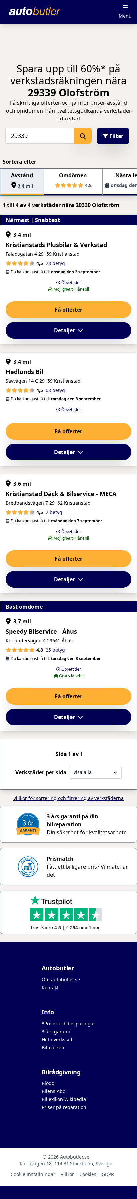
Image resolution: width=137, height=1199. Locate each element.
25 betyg (55, 650)
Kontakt (50, 987)
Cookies (87, 1174)
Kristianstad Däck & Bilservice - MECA (61, 494)
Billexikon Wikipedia (64, 1099)
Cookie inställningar (33, 1174)
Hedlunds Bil (24, 372)
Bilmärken (53, 1047)
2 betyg (54, 512)
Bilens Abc (53, 1091)
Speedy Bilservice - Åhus (41, 631)
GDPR (108, 1174)
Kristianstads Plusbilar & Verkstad (56, 245)
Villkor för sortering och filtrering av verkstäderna (68, 798)
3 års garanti (56, 1031)
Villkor (67, 1174)
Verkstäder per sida (41, 772)
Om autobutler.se (61, 979)
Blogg (48, 1083)
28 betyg (55, 263)
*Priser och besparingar (68, 1023)
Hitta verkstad (57, 1039)
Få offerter (68, 309)
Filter (115, 136)
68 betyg (55, 390)
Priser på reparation (64, 1107)
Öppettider (70, 282)
